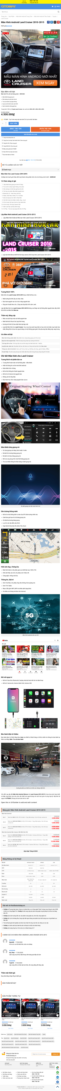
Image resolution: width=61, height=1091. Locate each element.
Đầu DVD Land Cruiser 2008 (47, 1038)
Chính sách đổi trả (21, 1074)
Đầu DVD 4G (6, 1038)
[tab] (30, 165)
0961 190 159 (31, 160)
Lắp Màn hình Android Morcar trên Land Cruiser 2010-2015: (22, 218)
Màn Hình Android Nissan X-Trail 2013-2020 (50, 1019)
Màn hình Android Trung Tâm (24, 16)
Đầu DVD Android (14, 1038)
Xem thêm (13, 123)
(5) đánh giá (10, 1022)
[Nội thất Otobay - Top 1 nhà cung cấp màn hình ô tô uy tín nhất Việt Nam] (8, 6)
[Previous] (1, 1014)
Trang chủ (4, 16)
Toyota (54, 16)
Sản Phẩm (11, 16)
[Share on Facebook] (48, 22)
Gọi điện (57, 1074)
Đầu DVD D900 (23, 1038)
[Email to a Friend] (55, 22)
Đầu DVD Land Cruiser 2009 (7, 1041)
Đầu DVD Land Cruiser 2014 (21, 1044)
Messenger (57, 1083)
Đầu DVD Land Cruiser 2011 (34, 1041)
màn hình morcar (24, 1047)
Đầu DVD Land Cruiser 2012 (48, 1041)
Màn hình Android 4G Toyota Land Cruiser (10, 1047)
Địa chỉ (57, 1069)
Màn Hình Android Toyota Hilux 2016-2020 (10, 1019)
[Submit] (58, 11)
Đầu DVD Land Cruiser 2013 (7, 1044)
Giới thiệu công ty (7, 1072)
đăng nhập (9, 976)
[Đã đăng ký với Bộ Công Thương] (54, 1079)
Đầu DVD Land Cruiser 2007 (34, 1038)
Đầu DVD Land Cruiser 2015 (34, 1044)
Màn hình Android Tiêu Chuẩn (42, 16)
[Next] (60, 1014)
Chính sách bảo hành (22, 1072)
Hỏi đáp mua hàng (21, 1076)
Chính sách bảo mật (7, 1078)
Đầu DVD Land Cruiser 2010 (21, 1041)
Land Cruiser (4, 18)
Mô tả (4, 165)
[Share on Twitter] (51, 22)
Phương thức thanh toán (23, 1078)
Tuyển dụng (5, 1076)
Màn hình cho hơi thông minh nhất (39, 177)
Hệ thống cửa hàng (7, 1074)
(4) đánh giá (30, 1022)
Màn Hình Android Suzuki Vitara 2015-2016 (30, 1019)
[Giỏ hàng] (52, 6)
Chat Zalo (57, 1079)
